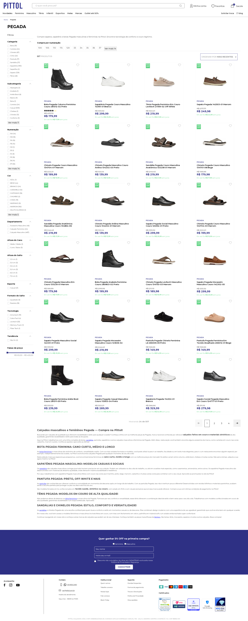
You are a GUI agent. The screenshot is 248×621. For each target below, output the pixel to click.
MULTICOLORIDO (18, 210)
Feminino (19, 13)
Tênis (41, 13)
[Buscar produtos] (180, 6)
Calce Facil (15, 318)
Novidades (7, 13)
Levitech (15, 322)
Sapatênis (16, 66)
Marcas (78, 13)
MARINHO (15, 203)
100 (13, 134)
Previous (9, 573)
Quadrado (15, 300)
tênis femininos (71, 511)
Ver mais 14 (14, 168)
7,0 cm (13, 276)
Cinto (14, 56)
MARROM (16, 207)
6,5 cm (13, 273)
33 (12, 150)
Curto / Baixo (16, 247)
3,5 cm (13, 266)
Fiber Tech (15, 328)
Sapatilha (15, 69)
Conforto (15, 118)
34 (12, 154)
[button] (20, 222)
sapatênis (43, 481)
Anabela (14, 91)
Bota (13, 46)
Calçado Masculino (19, 232)
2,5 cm (13, 259)
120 (12, 147)
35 (12, 157)
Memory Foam (17, 325)
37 (12, 164)
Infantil (49, 13)
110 (12, 140)
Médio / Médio (16, 244)
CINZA (14, 200)
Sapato (14, 73)
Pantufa (14, 59)
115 (12, 144)
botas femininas (45, 464)
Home (6, 20)
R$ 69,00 (18, 355)
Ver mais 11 (13, 122)
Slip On (14, 340)
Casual (15, 108)
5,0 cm (14, 269)
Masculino (31, 13)
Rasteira (14, 303)
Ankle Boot (15, 94)
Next (242, 573)
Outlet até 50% (92, 13)
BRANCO (15, 186)
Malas (70, 13)
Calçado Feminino (19, 229)
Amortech (15, 315)
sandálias (89, 453)
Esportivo (60, 13)
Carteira (15, 49)
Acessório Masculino (19, 226)
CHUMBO (15, 196)
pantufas (42, 496)
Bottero (157, 529)
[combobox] (108, 5)
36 (12, 160)
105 (13, 137)
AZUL (13, 180)
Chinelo (14, 52)
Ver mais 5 (13, 214)
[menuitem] (227, 13)
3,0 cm (14, 263)
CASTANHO (16, 193)
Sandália (15, 62)
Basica (14, 98)
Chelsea (14, 111)
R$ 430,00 (28, 355)
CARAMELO (16, 190)
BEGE (14, 183)
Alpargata (15, 88)
